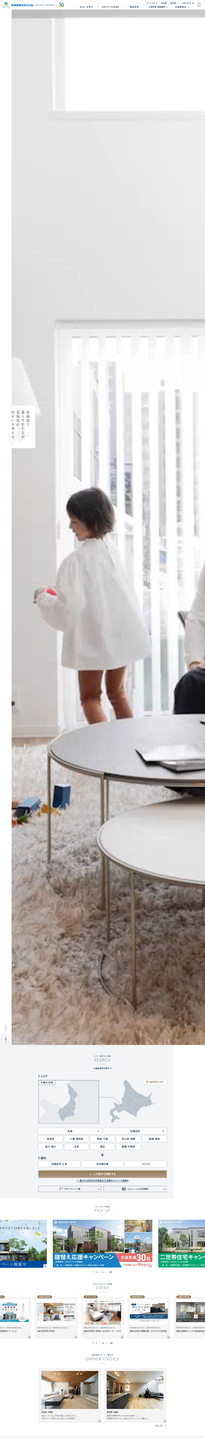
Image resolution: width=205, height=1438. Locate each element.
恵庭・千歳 (102, 1139)
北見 (76, 1146)
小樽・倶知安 (76, 1139)
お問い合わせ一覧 (188, 3)
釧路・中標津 (128, 1146)
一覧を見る (158, 1426)
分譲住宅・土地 (59, 1164)
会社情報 (164, 3)
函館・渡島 (154, 1139)
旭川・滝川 (50, 1146)
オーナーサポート (152, 3)
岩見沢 (50, 1139)
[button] (94, 1272)
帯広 (102, 1146)
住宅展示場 (102, 1164)
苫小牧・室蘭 (128, 1139)
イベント (146, 1164)
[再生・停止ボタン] (111, 1272)
